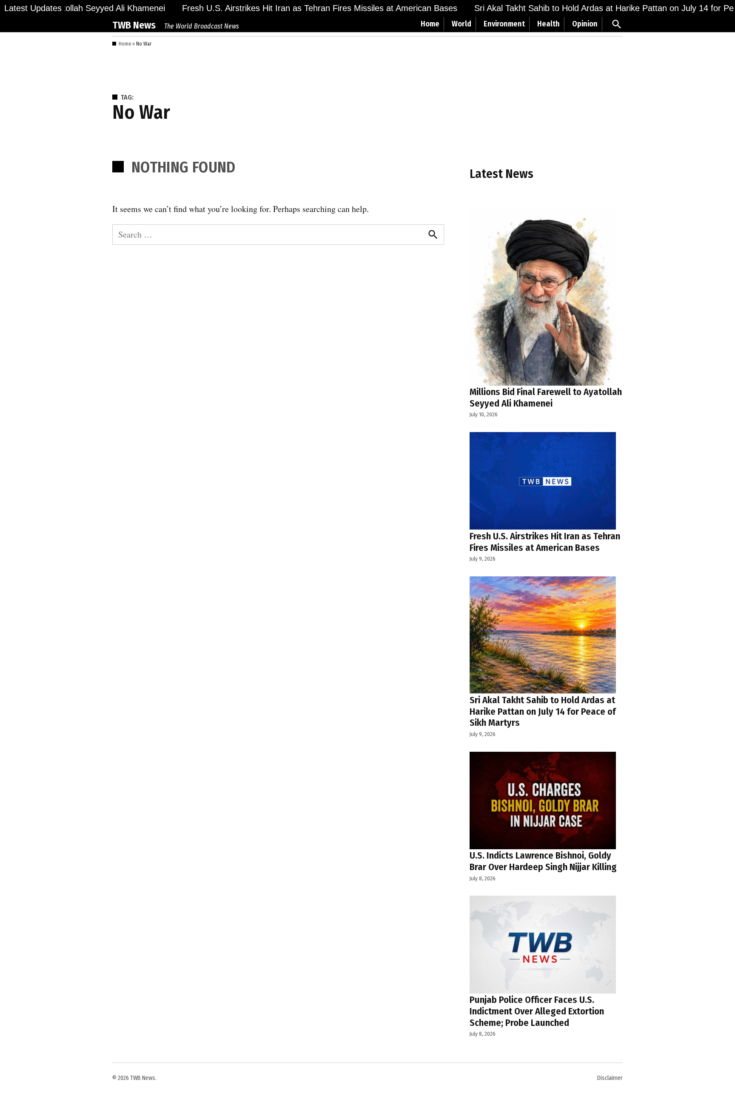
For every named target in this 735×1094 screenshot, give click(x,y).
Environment (504, 24)
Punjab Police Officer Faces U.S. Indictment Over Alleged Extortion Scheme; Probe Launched (537, 1011)
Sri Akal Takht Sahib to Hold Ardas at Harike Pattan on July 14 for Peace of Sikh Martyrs (543, 711)
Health (548, 24)
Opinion (585, 24)
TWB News (134, 25)
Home (430, 24)
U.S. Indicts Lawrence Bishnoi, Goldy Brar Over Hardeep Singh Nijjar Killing (543, 861)
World (461, 24)
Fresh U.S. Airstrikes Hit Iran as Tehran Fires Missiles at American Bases (304, 8)
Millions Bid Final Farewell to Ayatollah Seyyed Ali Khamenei (546, 397)
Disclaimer (610, 1078)
